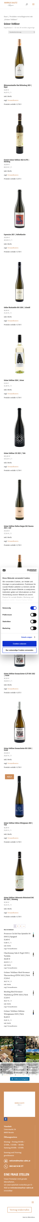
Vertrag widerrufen (19, 1209)
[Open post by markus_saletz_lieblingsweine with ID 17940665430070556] (19, 1055)
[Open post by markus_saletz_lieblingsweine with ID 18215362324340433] (6, 1042)
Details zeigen (26, 637)
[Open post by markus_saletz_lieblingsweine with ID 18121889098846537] (32, 1042)
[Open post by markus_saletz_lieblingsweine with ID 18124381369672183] (32, 1068)
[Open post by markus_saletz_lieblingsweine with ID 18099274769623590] (19, 1042)
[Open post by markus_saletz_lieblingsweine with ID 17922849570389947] (6, 1068)
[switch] (33, 615)
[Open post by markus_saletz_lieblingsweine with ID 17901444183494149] (6, 1055)
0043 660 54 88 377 (16, 1166)
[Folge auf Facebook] (5, 1119)
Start (6, 16)
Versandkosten (12, 100)
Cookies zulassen (19, 644)
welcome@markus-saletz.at (19, 1160)
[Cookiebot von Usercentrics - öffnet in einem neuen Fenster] (28, 570)
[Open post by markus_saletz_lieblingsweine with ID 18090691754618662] (19, 1068)
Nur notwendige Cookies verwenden (19, 650)
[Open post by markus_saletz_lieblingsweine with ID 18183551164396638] (32, 1055)
